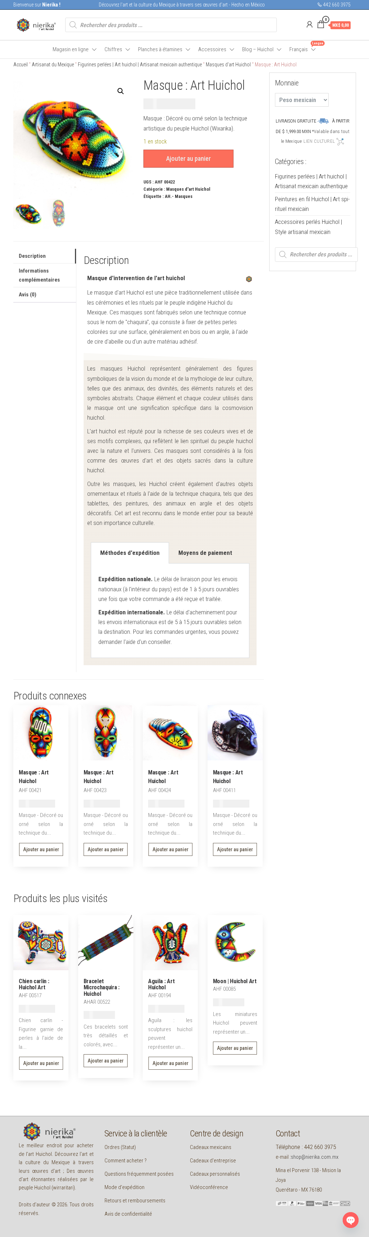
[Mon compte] (309, 24)
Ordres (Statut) (120, 1147)
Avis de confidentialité (128, 1214)
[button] (120, 91)
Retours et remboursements (135, 1200)
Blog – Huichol (258, 49)
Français (303, 47)
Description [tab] (32, 256)
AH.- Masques (178, 196)
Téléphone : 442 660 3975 (306, 1146)
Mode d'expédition (125, 1187)
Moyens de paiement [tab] (205, 552)
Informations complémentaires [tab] (39, 275)
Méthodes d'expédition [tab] (130, 552)
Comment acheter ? (126, 1160)
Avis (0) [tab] (27, 294)
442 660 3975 (336, 5)
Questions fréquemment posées (139, 1174)
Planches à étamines (160, 49)
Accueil (20, 64)
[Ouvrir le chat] (351, 1220)
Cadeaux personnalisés (215, 1174)
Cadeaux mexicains (210, 1147)
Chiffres (113, 49)
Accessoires (212, 49)
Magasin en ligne (71, 49)
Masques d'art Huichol (228, 64)
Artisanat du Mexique (53, 64)
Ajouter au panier (188, 158)
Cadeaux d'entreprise (213, 1160)
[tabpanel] (170, 611)
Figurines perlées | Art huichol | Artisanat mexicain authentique (140, 64)
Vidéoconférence (209, 1187)
